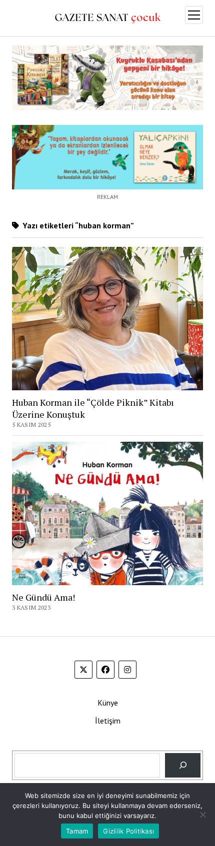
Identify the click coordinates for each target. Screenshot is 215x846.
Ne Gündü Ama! (43, 597)
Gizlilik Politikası (128, 831)
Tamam (77, 831)
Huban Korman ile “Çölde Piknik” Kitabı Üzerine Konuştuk (93, 408)
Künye (108, 703)
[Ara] (182, 765)
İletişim (107, 721)
